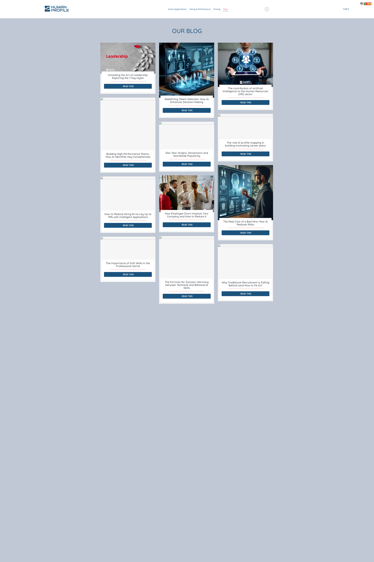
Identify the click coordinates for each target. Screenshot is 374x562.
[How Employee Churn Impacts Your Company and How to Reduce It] (186, 193)
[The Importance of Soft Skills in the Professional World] (127, 249)
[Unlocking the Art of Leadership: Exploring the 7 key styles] (127, 58)
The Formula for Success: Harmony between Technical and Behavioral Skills (187, 285)
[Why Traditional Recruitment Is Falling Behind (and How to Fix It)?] (245, 262)
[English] (362, 3)
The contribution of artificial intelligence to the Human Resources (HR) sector (245, 91)
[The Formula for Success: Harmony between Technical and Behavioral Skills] (186, 258)
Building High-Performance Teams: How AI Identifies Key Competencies (128, 155)
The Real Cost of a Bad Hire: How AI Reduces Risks (245, 223)
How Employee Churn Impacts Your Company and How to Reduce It (187, 215)
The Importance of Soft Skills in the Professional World (128, 264)
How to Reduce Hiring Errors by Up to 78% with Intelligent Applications (127, 215)
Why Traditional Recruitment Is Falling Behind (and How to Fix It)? (245, 284)
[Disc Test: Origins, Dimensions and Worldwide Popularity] (186, 136)
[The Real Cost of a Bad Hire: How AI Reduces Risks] (245, 192)
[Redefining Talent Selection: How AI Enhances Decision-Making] (186, 70)
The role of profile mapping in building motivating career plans (245, 144)
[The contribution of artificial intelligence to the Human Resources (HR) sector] (245, 65)
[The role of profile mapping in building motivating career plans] (245, 127)
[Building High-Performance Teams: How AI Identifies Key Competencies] (127, 125)
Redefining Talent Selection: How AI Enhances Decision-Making (187, 100)
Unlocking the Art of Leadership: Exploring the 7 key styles (128, 76)
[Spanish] (370, 3)
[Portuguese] (366, 3)
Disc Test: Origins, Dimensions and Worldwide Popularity (187, 154)
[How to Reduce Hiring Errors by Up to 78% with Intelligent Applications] (127, 194)
